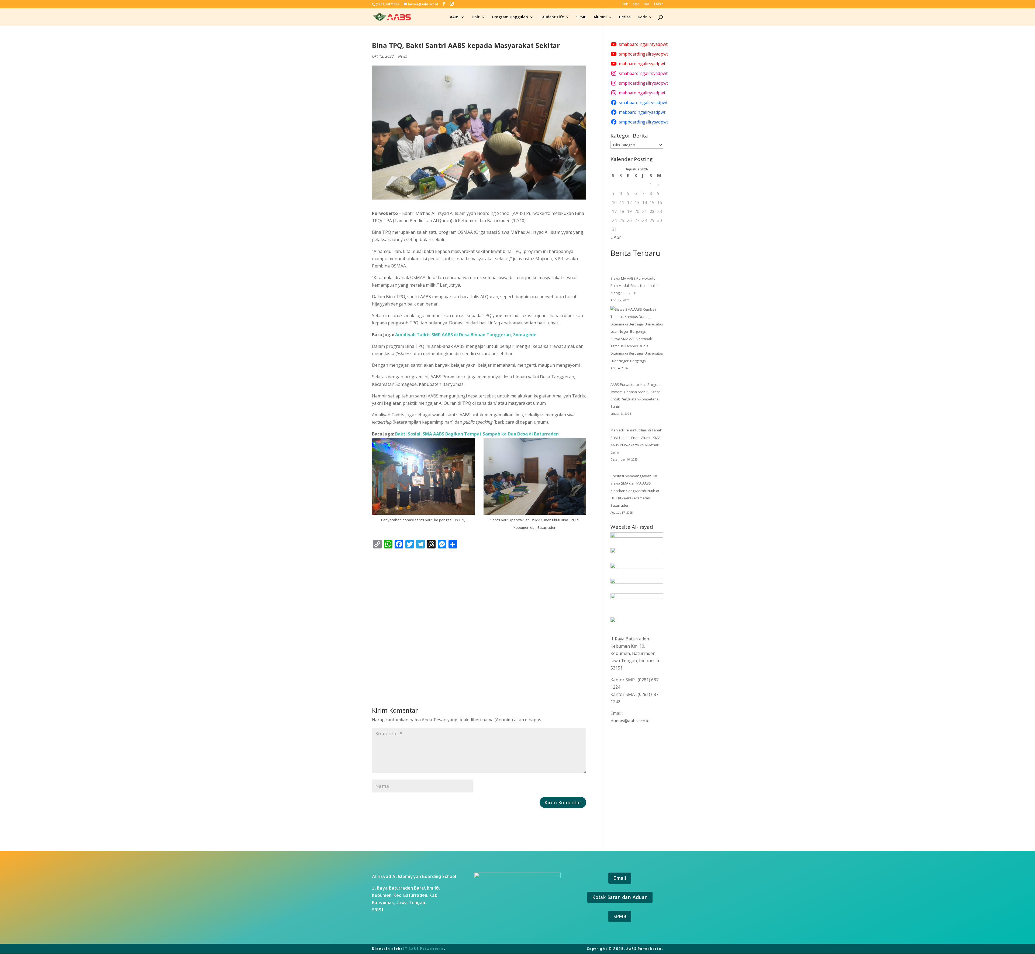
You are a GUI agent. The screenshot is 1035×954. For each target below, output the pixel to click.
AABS (454, 17)
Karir (642, 17)
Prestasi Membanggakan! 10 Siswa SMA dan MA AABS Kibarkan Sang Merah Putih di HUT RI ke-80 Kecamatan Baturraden (634, 490)
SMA (636, 4)
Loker (658, 4)
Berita (625, 17)
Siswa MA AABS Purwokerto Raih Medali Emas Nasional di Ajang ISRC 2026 (634, 285)
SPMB (581, 17)
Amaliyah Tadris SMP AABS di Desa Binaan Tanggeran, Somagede (465, 335)
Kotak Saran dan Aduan (620, 897)
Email (619, 878)
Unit (476, 17)
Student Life (552, 17)
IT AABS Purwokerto (423, 948)
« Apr (615, 237)
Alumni (600, 17)
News (402, 56)
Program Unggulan (510, 17)
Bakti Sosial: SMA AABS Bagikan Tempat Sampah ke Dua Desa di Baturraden (477, 434)
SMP (625, 4)
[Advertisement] (479, 618)
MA (646, 4)
